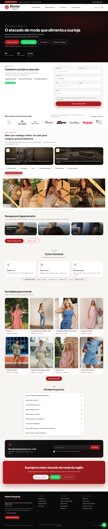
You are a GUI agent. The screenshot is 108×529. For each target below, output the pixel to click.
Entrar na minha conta (12, 517)
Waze (10, 506)
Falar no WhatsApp (29, 42)
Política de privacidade (89, 503)
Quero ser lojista (12, 42)
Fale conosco (86, 501)
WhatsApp (55, 477)
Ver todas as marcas (96, 116)
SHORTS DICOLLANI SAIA (87, 370)
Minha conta (63, 503)
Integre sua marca (87, 508)
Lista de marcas (32, 241)
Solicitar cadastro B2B (66, 501)
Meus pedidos (64, 506)
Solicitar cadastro (40, 477)
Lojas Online (62, 7)
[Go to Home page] (12, 7)
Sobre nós (85, 498)
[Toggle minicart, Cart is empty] (102, 7)
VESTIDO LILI (9, 331)
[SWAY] (101, 525)
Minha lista (63, 508)
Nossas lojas (41, 498)
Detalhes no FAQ (79, 279)
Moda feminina (42, 501)
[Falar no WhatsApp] (104, 525)
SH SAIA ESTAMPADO (11, 370)
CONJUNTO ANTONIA (86, 331)
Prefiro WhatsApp (10, 83)
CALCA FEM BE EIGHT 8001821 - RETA (41, 331)
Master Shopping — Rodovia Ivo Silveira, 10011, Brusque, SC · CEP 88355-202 (19, 503)
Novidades (41, 506)
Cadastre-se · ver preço (12, 333)
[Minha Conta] (99, 7)
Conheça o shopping (59, 42)
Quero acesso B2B (54, 378)
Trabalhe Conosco (87, 506)
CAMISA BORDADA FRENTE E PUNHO (40, 370)
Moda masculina (42, 503)
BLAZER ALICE (59, 370)
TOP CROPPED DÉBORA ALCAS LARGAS (66, 331)
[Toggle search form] (95, 7)
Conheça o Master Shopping (13, 173)
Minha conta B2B (64, 498)
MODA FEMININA (36, 7)
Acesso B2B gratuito (97, 2)
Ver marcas (43, 42)
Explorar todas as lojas (14, 241)
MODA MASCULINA (49, 7)
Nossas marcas (75, 7)
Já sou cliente (68, 477)
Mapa (7, 506)
